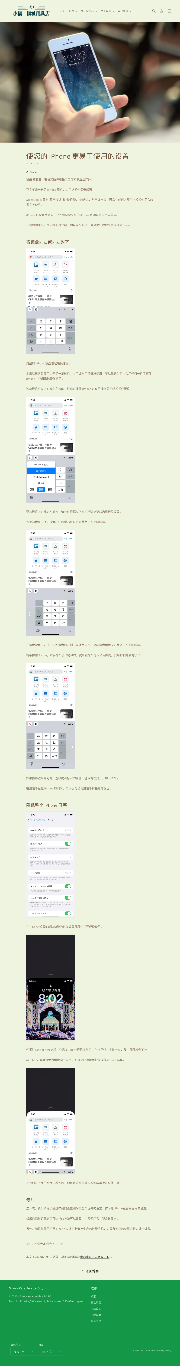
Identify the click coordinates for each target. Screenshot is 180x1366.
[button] (73, 11)
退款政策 (96, 1314)
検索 (93, 1296)
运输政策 (96, 1308)
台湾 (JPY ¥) (20, 1351)
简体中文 (47, 1351)
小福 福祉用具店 (147, 1350)
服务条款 (96, 1321)
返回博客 (92, 1271)
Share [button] (33, 172)
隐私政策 (96, 1302)
